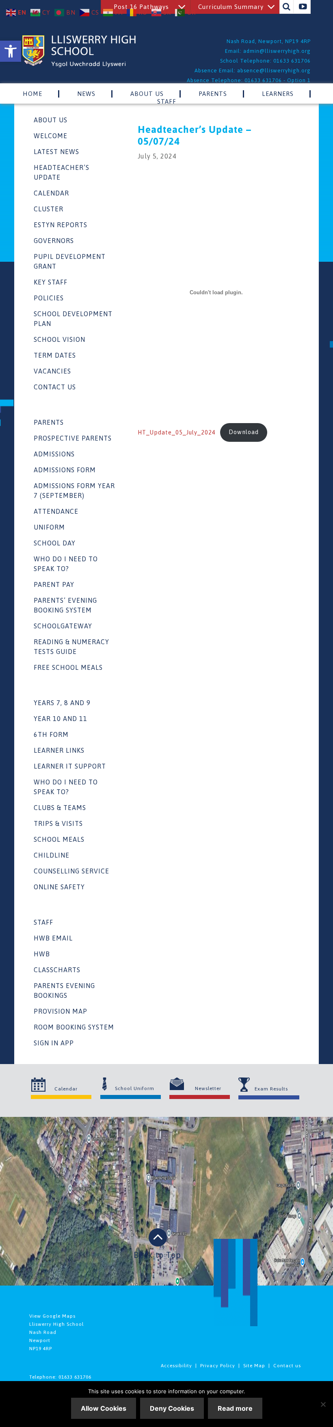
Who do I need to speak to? (66, 563)
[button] (10, 51)
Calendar (51, 193)
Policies (49, 298)
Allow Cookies (103, 1408)
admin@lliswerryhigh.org (277, 51)
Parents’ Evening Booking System (65, 605)
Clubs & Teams (60, 807)
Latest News (56, 151)
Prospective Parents (73, 438)
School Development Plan (73, 318)
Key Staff (50, 282)
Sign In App (54, 1043)
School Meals (59, 839)
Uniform (49, 527)
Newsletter (208, 1088)
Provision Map (60, 1011)
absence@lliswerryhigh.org (274, 70)
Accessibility (176, 1365)
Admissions (54, 454)
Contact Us (55, 387)
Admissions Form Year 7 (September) (74, 490)
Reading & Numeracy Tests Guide (71, 646)
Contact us (287, 1365)
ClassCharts (57, 969)
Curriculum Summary (231, 6)
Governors (54, 240)
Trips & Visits (58, 823)
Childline (51, 855)
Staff (43, 922)
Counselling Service (71, 871)
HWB (42, 954)
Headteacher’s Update (61, 172)
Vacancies (52, 371)
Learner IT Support (70, 766)
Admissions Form (65, 469)
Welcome (50, 135)
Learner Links (59, 750)
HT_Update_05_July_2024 (177, 432)
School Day (55, 543)
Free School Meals (68, 667)
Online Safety (59, 887)
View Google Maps (52, 1316)
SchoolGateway (63, 626)
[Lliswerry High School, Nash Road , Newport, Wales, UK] (79, 65)
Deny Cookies (172, 1408)
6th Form (51, 734)
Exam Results (271, 1089)
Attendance (56, 511)
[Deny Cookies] (323, 1404)
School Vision (59, 339)
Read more (235, 1408)
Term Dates (55, 355)
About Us (50, 120)
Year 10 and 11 (60, 718)
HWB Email (53, 938)
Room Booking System (74, 1027)
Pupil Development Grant (70, 261)
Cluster (48, 209)
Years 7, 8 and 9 (62, 702)
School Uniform (134, 1088)
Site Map (254, 1365)
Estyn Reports (60, 224)
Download (244, 432)
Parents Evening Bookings (64, 990)
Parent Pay (54, 584)
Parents (49, 422)
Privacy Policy (217, 1365)
